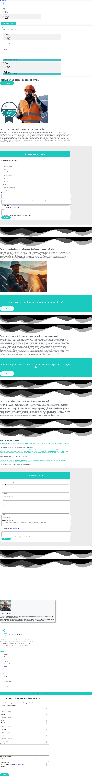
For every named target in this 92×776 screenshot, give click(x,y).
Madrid (5, 15)
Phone (2, 530)
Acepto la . (11, 207)
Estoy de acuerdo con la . (14, 764)
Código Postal (6, 190)
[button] (35, 444)
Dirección (5, 178)
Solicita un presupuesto (10, 59)
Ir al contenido (3, 0)
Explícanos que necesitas (7, 199)
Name (2, 209)
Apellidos (3, 720)
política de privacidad (14, 207)
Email (1, 750)
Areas (4, 33)
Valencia (5, 17)
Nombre (4, 169)
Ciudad (4, 184)
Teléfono (3, 192)
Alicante (5, 12)
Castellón (8, 38)
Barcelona (6, 16)
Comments (2, 766)
